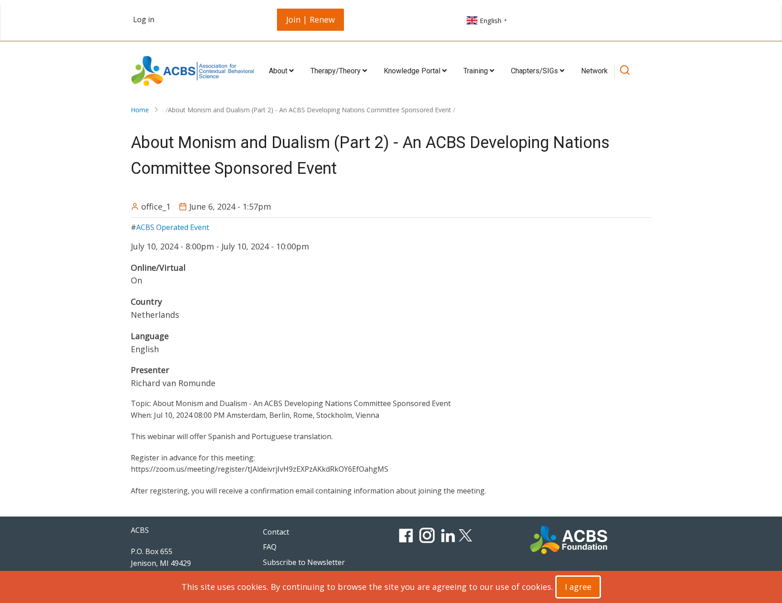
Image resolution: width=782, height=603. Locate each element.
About (279, 71)
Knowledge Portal (413, 71)
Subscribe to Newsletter (304, 562)
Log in (143, 19)
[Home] (192, 71)
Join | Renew (310, 19)
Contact (276, 532)
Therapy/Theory (336, 71)
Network (594, 71)
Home (140, 109)
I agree (578, 586)
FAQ (270, 547)
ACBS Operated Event (172, 227)
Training (476, 71)
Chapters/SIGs (535, 71)
